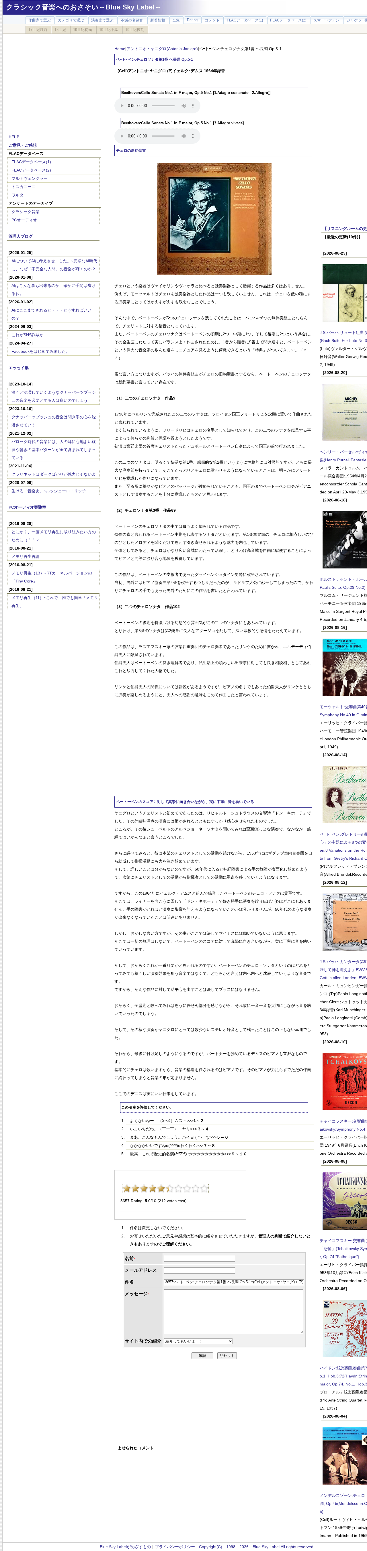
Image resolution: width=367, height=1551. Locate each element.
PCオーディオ (24, 220)
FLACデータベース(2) (31, 170)
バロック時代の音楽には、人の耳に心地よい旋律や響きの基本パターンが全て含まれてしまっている (53, 449)
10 (204, 1188)
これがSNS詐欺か (27, 334)
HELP (14, 137)
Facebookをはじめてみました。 (40, 351)
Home (119, 48)
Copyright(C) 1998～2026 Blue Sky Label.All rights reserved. (257, 1546)
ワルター (19, 195)
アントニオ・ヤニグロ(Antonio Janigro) (162, 48)
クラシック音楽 (25, 211)
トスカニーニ (23, 186)
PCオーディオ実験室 (27, 507)
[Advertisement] (54, 81)
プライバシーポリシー (175, 1546)
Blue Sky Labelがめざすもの (125, 1546)
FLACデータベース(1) (31, 162)
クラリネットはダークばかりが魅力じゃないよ (53, 474)
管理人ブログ (21, 236)
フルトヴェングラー (29, 178)
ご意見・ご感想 (23, 145)
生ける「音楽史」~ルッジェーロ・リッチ (48, 491)
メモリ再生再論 (25, 556)
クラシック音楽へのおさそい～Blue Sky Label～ (83, 7)
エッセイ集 (19, 367)
